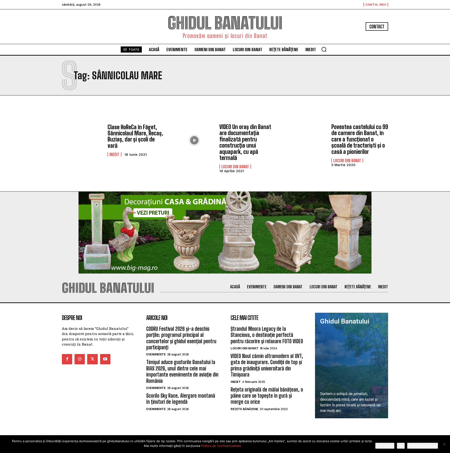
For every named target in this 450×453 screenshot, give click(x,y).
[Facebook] (67, 359)
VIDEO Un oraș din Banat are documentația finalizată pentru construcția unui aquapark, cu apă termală (245, 142)
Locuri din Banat (235, 166)
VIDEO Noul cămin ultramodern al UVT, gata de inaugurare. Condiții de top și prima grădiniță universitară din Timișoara (267, 365)
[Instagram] (80, 359)
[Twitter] (92, 359)
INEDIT (114, 154)
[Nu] (444, 444)
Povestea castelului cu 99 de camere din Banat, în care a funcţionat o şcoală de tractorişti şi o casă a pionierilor (359, 139)
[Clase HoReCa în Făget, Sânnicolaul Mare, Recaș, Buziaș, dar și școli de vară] (82, 140)
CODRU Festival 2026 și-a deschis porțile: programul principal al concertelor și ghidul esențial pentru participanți (181, 338)
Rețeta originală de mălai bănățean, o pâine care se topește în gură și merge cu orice (267, 395)
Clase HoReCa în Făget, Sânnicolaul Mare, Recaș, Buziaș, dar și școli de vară (135, 136)
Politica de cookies (422, 446)
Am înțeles (385, 446)
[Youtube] (105, 359)
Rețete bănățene (244, 409)
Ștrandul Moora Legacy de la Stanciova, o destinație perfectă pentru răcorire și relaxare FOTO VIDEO (267, 335)
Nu (401, 446)
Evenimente (155, 354)
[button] (324, 49)
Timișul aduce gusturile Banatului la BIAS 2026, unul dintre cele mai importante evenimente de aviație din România (182, 371)
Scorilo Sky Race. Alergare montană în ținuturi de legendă (180, 398)
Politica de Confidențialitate (221, 446)
